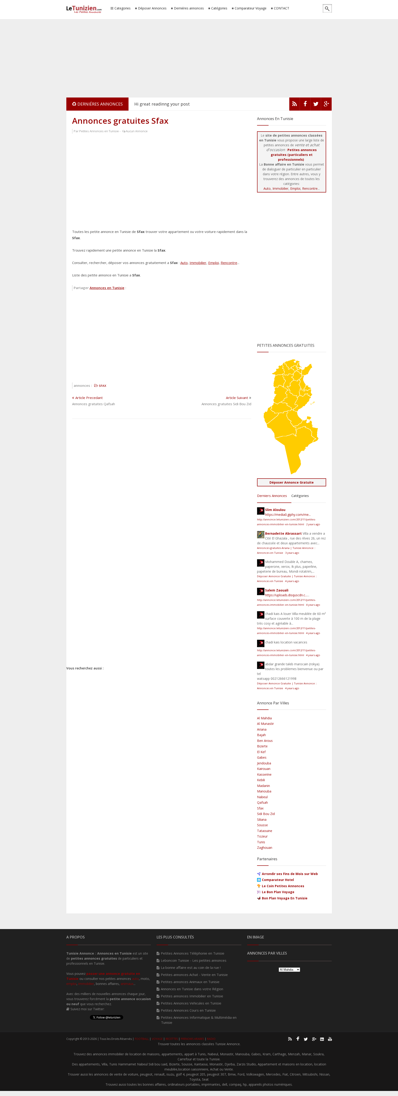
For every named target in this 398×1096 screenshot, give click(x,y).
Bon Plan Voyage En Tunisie (284, 898)
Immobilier (198, 262)
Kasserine (264, 774)
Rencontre (229, 262)
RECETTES (172, 1039)
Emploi (213, 262)
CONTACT (281, 8)
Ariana (261, 729)
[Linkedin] (322, 1038)
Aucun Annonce (137, 131)
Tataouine (264, 831)
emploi (71, 983)
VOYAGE (157, 1039)
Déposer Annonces (152, 8)
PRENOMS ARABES (192, 1039)
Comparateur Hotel (278, 880)
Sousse (262, 825)
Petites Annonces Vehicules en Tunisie (191, 1003)
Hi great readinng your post (162, 104)
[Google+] (313, 1038)
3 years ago (292, 552)
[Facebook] (305, 105)
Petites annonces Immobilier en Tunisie (192, 996)
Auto (184, 262)
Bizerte (262, 746)
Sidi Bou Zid (266, 814)
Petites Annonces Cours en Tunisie (188, 1010)
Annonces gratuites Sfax (120, 120)
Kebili (261, 780)
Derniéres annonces (189, 8)
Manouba (264, 791)
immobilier (86, 983)
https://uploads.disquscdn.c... (286, 595)
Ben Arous (265, 740)
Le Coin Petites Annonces (283, 886)
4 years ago (292, 581)
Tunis (261, 842)
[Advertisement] (199, 57)
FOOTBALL (142, 1039)
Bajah (261, 735)
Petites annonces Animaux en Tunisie (190, 981)
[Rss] (294, 105)
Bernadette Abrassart (283, 533)
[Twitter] (315, 105)
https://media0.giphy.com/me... (288, 514)
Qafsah (262, 802)
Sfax (260, 808)
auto (135, 978)
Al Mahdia (264, 718)
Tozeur (262, 836)
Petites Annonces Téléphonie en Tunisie (192, 953)
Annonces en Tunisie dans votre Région (192, 989)
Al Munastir (265, 723)
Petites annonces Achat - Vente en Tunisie (194, 974)
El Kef (261, 752)
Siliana (261, 819)
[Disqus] (161, 482)
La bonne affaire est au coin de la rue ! (191, 967)
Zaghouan (264, 847)
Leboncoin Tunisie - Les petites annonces (193, 960)
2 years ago (313, 524)
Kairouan (263, 768)
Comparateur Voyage (250, 8)
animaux (127, 983)
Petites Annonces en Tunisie (99, 131)
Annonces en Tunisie (107, 287)
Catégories (219, 8)
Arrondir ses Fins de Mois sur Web (290, 874)
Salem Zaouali (276, 590)
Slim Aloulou (275, 510)
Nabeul (262, 797)
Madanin (263, 785)
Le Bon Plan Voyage (278, 892)
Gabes (261, 757)
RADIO (211, 1039)
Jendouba (264, 763)
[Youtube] (330, 1038)
